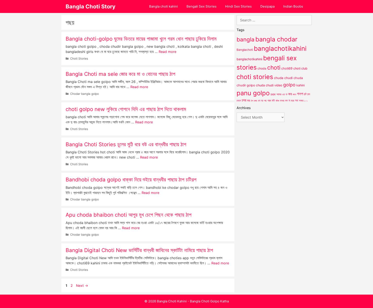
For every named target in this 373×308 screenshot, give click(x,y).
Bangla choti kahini (163, 6)
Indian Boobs (293, 6)
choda (262, 68)
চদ (308, 94)
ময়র (292, 100)
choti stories (255, 77)
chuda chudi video (269, 85)
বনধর (282, 100)
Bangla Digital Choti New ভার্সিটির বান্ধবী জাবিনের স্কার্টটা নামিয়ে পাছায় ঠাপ (139, 250)
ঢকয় (255, 100)
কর (290, 94)
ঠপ (252, 100)
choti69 (286, 68)
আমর (279, 94)
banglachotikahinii (249, 59)
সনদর (301, 100)
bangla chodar (276, 39)
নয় (262, 100)
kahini (300, 85)
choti (273, 67)
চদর (244, 100)
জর (248, 100)
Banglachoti (245, 49)
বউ (273, 100)
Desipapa (267, 6)
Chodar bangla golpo (84, 93)
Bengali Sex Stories (201, 6)
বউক (277, 100)
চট (305, 94)
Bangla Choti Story (90, 6)
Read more (167, 51)
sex (273, 94)
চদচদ (239, 100)
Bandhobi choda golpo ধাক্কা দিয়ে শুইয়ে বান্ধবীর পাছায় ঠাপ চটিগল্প (131, 179)
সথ (296, 100)
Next (82, 285)
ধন (259, 100)
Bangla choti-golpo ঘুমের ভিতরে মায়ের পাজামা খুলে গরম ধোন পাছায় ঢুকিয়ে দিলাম (141, 39)
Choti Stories (79, 58)
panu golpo (253, 93)
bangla (245, 39)
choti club (300, 68)
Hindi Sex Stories (238, 6)
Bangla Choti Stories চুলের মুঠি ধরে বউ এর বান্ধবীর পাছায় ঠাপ (126, 144)
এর (283, 94)
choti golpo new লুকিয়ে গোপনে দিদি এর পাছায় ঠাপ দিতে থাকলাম (126, 109)
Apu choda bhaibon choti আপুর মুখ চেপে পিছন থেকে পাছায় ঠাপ (128, 215)
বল (286, 100)
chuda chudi (283, 78)
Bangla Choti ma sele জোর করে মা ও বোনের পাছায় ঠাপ (120, 74)
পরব (269, 100)
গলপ (300, 93)
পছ (265, 100)
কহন (294, 94)
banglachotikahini (280, 48)
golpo (289, 84)
